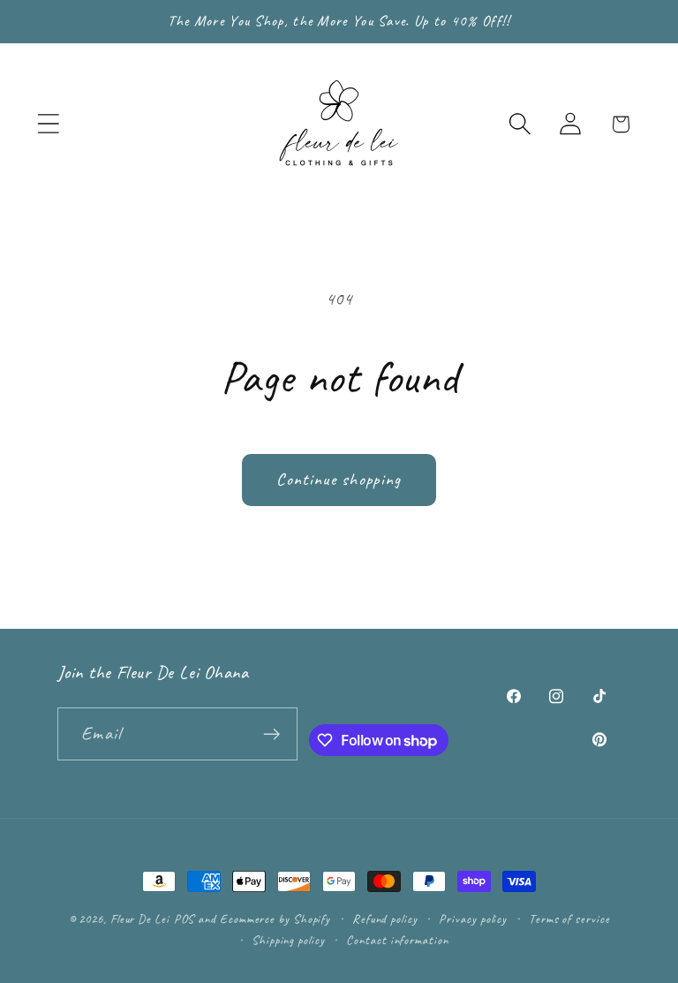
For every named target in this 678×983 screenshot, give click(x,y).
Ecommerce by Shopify (275, 918)
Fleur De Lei (140, 918)
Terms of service (569, 918)
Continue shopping (338, 479)
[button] (48, 124)
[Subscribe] (271, 734)
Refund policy (385, 918)
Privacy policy (473, 918)
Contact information (397, 940)
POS (184, 918)
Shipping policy (288, 940)
